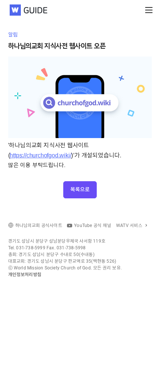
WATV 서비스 (129, 225)
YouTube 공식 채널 (92, 225)
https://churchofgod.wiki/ (40, 155)
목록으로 (80, 189)
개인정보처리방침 (25, 274)
